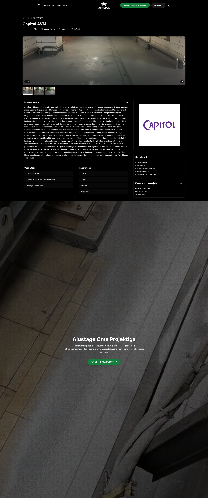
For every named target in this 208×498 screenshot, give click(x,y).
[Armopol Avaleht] (104, 5)
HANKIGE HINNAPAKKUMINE (135, 5)
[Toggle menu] (38, 5)
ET (169, 5)
